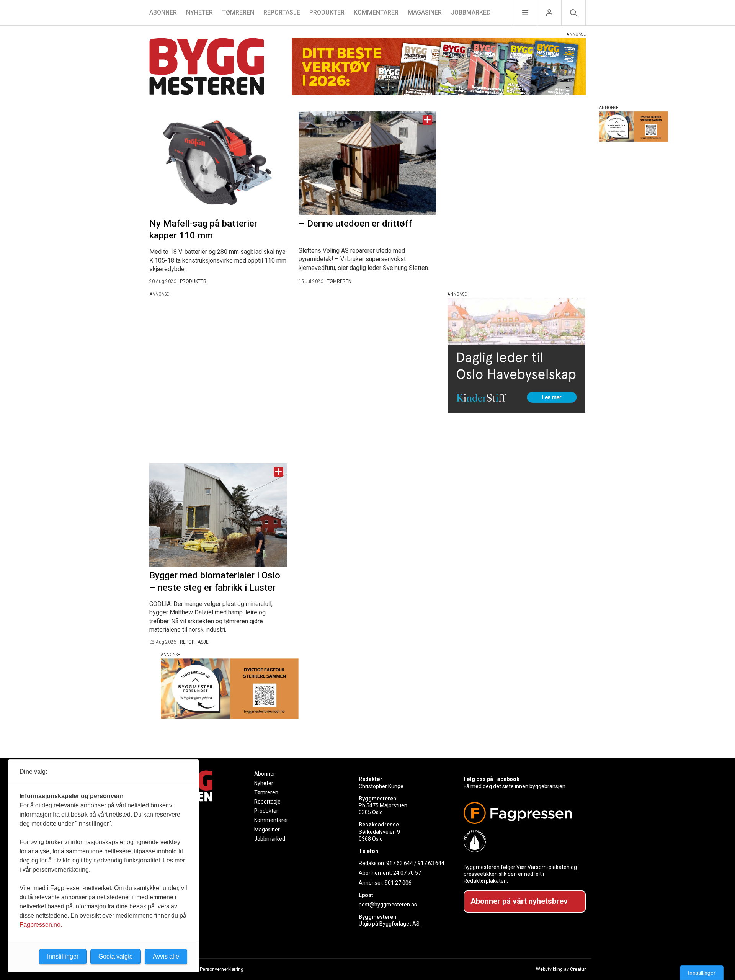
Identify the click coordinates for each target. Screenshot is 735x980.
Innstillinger (701, 973)
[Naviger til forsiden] (206, 67)
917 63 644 (399, 863)
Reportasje (281, 12)
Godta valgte (115, 956)
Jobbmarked (471, 12)
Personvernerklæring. (222, 969)
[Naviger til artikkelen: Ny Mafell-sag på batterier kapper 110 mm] (218, 163)
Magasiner (425, 12)
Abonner (163, 12)
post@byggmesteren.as (388, 905)
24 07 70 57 (407, 873)
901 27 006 (398, 883)
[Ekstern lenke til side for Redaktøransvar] (522, 841)
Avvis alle (166, 956)
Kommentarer (376, 12)
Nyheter (199, 12)
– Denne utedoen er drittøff (355, 223)
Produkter (327, 12)
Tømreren (238, 12)
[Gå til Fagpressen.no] (522, 813)
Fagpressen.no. (41, 924)
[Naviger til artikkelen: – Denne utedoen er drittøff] (367, 163)
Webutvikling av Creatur (561, 969)
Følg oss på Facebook (491, 779)
